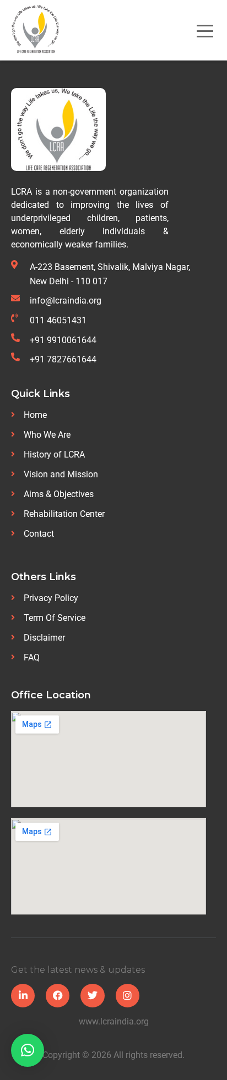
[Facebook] (57, 995)
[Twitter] (92, 995)
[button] (27, 1050)
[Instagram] (127, 995)
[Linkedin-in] (23, 995)
